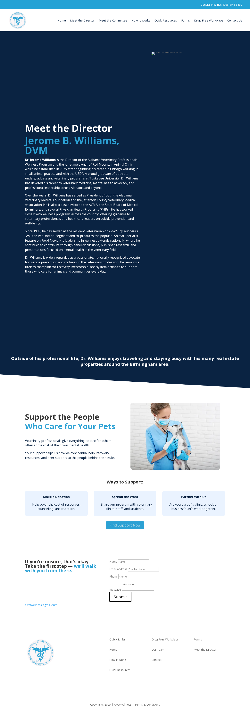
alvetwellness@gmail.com (41, 605)
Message (115, 589)
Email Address (118, 569)
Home (61, 20)
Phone (113, 576)
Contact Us (234, 20)
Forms (185, 20)
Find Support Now (125, 525)
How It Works (140, 20)
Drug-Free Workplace (208, 20)
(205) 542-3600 (34, 588)
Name (113, 561)
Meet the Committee (113, 20)
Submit (120, 596)
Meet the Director (82, 20)
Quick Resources (165, 20)
